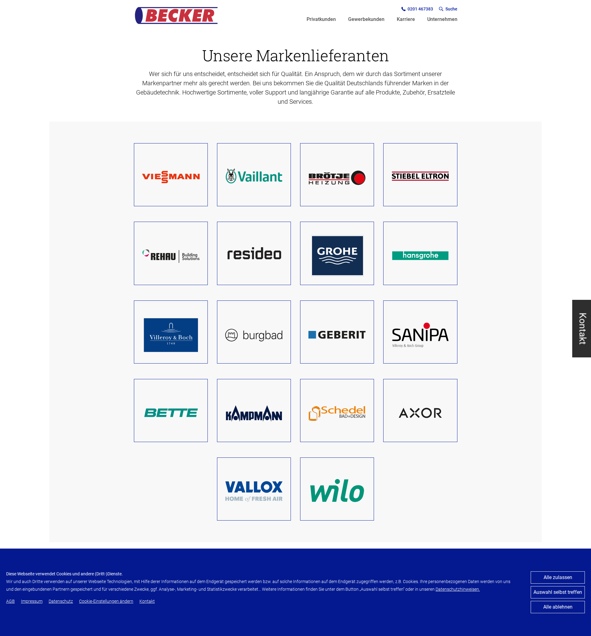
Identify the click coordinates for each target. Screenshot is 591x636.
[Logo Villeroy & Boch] (171, 334)
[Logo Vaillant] (254, 177)
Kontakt (582, 328)
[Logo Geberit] (337, 334)
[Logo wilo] (337, 491)
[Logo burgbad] (254, 334)
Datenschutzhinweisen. (458, 589)
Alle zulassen (558, 577)
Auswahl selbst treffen (557, 592)
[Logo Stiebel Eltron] (420, 177)
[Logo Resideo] (254, 255)
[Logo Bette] (171, 413)
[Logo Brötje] (337, 177)
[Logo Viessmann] (171, 177)
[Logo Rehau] (171, 255)
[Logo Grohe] (337, 255)
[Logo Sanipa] (420, 334)
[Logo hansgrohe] (420, 255)
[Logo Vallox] (254, 491)
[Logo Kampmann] (254, 413)
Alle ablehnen (558, 607)
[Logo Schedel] (337, 413)
